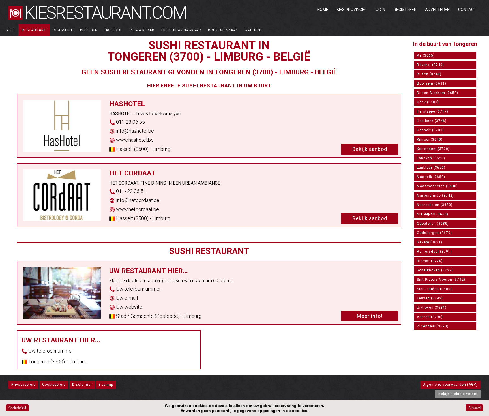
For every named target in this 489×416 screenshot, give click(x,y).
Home (322, 9)
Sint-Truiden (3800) (434, 289)
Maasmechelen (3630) (437, 186)
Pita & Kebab (142, 30)
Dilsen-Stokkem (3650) (437, 93)
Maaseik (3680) (431, 177)
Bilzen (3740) (429, 74)
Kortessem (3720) (433, 149)
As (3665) (426, 55)
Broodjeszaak (223, 30)
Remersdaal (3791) (434, 252)
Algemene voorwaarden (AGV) (450, 385)
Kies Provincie (351, 9)
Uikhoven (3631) (432, 308)
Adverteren (437, 9)
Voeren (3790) (430, 317)
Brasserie (63, 30)
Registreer (405, 9)
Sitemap (105, 385)
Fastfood (113, 30)
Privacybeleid (23, 385)
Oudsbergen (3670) (434, 233)
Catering (254, 30)
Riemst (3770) (430, 261)
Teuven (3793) (430, 298)
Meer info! (370, 316)
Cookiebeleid (54, 385)
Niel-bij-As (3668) (432, 214)
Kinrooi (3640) (430, 139)
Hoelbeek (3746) (432, 121)
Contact (467, 9)
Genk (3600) (428, 102)
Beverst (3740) (430, 65)
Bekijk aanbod (369, 149)
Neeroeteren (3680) (434, 205)
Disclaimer (82, 385)
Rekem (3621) (429, 242)
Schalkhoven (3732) (435, 270)
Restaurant (34, 30)
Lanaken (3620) (431, 158)
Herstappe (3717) (432, 111)
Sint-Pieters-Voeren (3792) (441, 280)
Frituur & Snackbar (181, 30)
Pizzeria (88, 30)
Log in (379, 9)
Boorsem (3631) (431, 83)
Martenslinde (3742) (435, 196)
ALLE (10, 30)
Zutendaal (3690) (433, 326)
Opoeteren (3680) (433, 224)
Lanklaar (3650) (431, 168)
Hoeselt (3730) (430, 130)
